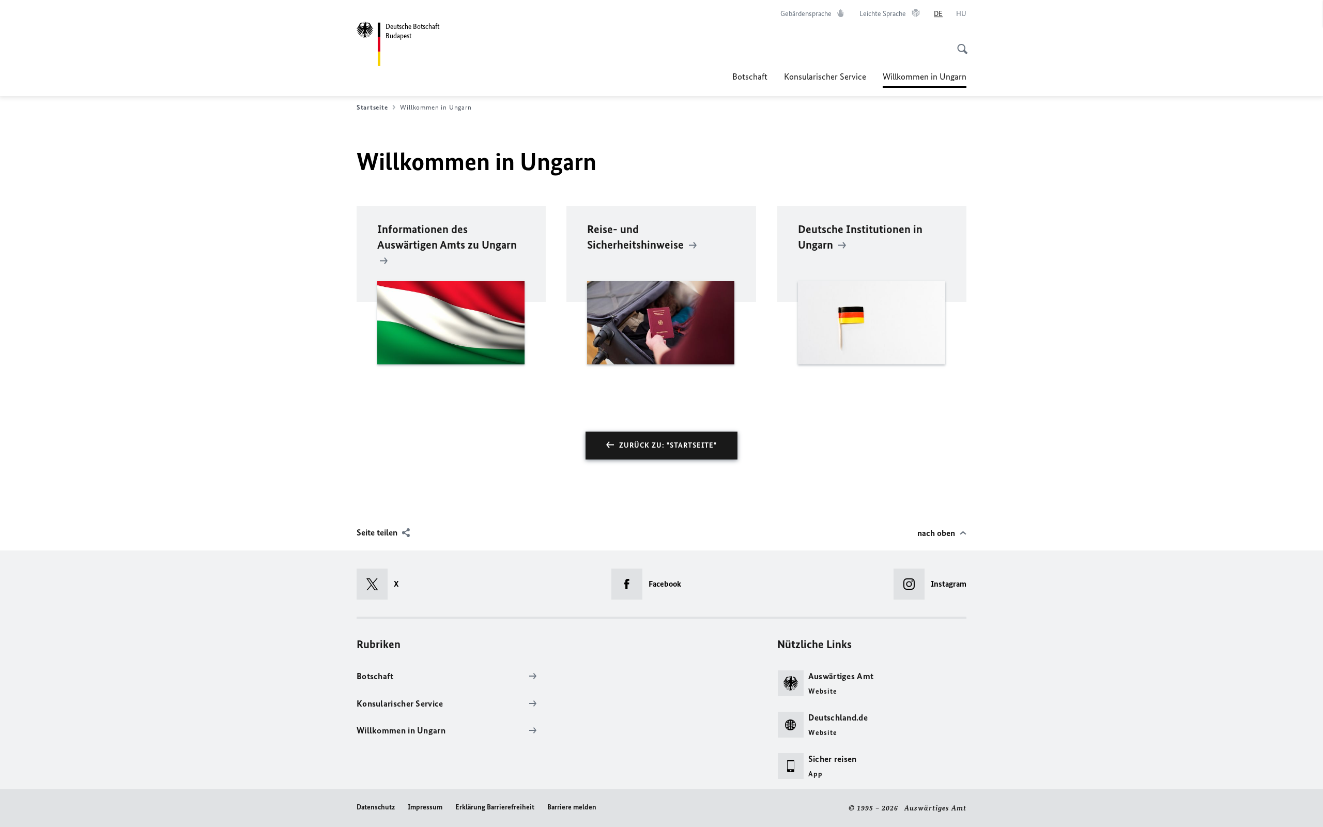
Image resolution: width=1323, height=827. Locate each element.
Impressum (425, 807)
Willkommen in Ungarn (924, 79)
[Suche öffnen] (959, 43)
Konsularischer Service (825, 76)
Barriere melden (571, 807)
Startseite (372, 107)
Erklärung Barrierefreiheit (494, 807)
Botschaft (749, 76)
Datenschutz (376, 807)
